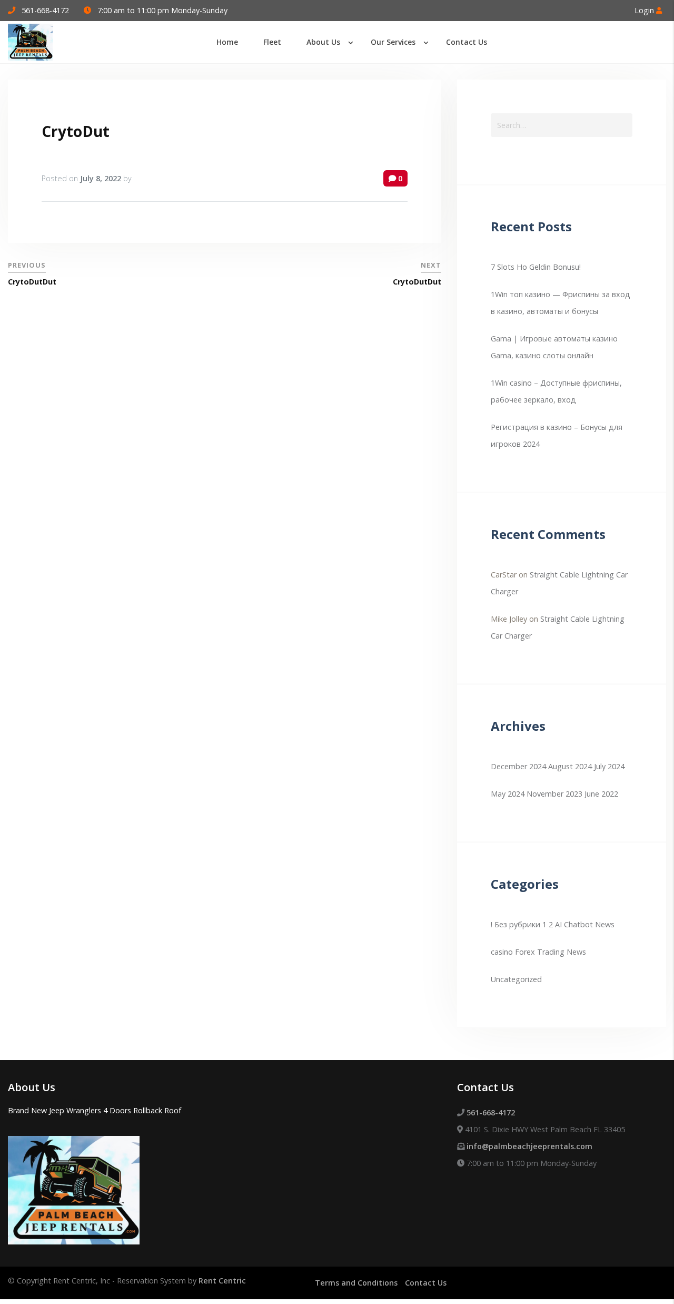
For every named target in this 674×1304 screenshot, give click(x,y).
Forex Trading (539, 952)
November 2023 (554, 794)
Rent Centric (222, 1281)
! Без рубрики (515, 924)
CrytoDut (76, 131)
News (576, 952)
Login (645, 10)
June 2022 (601, 794)
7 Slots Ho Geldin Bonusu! (536, 267)
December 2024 (518, 766)
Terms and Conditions (356, 1283)
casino (502, 952)
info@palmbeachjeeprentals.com (529, 1146)
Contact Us (426, 1283)
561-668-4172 (45, 10)
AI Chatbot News (584, 924)
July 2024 (609, 766)
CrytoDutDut (32, 282)
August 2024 (570, 766)
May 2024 (507, 794)
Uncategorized (516, 979)
